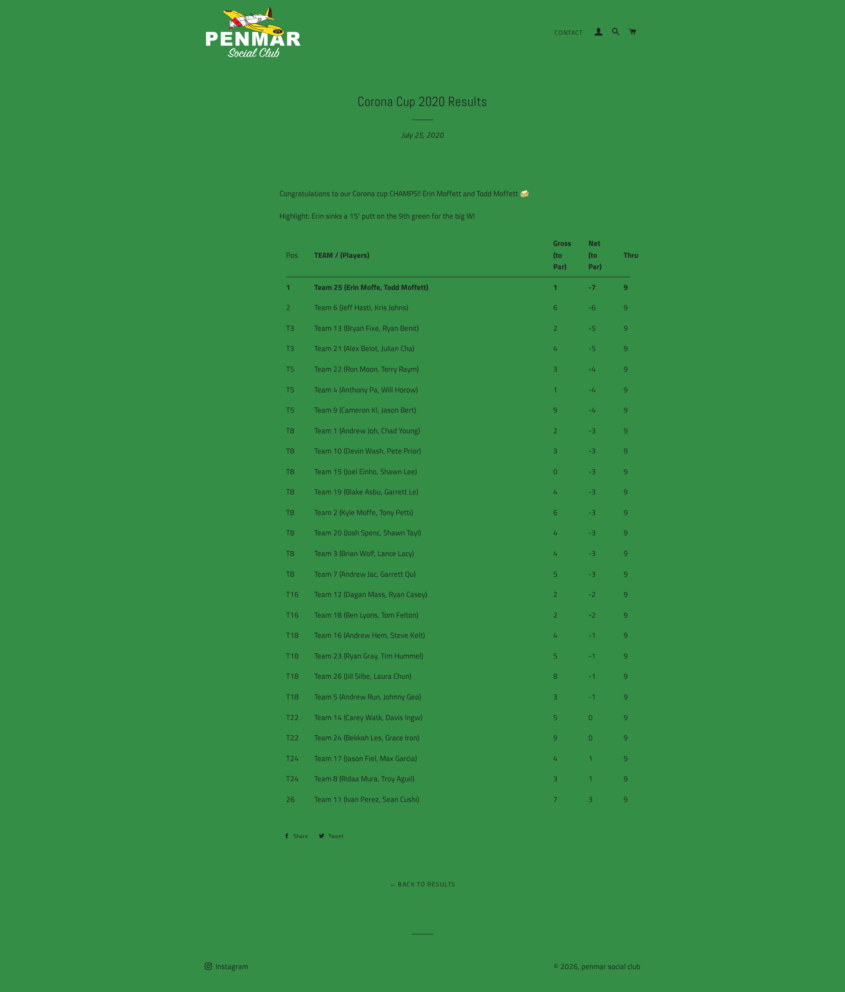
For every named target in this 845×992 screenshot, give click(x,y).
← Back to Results (422, 884)
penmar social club (610, 966)
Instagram (231, 966)
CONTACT (569, 32)
